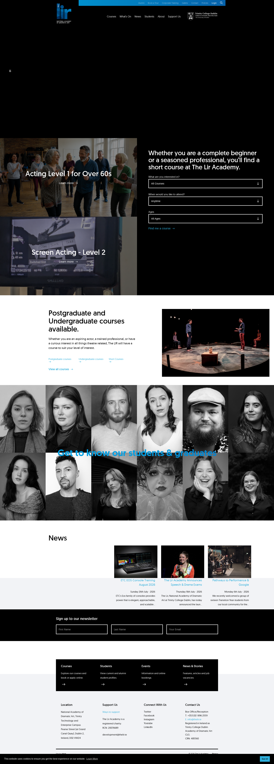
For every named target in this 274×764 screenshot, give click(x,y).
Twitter (147, 711)
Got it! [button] (265, 759)
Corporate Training (170, 3)
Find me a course (159, 228)
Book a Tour (153, 3)
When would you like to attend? (166, 194)
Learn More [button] (92, 759)
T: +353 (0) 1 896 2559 (196, 715)
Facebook (149, 715)
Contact (194, 3)
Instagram (149, 719)
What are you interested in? (163, 176)
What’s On (125, 16)
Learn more (66, 183)
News (138, 16)
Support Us (174, 16)
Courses (111, 16)
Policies (205, 3)
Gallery (185, 3)
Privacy (215, 753)
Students (149, 16)
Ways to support (111, 711)
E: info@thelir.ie (193, 719)
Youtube (148, 723)
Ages (151, 212)
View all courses (59, 369)
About (161, 16)
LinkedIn (148, 726)
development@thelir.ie (114, 734)
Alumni (141, 3)
